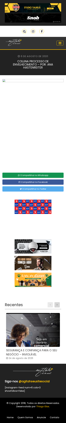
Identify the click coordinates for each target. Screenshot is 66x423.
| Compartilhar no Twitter (34, 189)
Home (10, 417)
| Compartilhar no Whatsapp (34, 175)
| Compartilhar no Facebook (34, 182)
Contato (54, 417)
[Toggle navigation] (60, 43)
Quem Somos (25, 417)
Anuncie (41, 417)
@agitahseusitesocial (34, 381)
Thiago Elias (42, 406)
